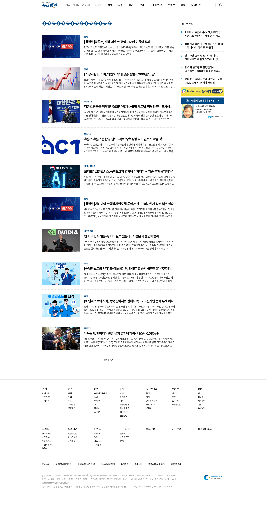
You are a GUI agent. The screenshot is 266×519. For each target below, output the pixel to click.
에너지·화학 (124, 408)
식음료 (200, 397)
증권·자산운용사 (100, 393)
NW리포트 (46, 433)
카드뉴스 (97, 441)
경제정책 (45, 393)
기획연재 (97, 444)
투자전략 (97, 401)
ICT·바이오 (156, 4)
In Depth (46, 448)
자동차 (122, 401)
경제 (110, 4)
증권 (131, 4)
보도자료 (150, 428)
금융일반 (71, 408)
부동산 (171, 4)
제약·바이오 (150, 404)
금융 (120, 4)
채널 (199, 393)
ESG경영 (86, 5)
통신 (147, 393)
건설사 (174, 393)
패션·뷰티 (201, 401)
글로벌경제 (46, 397)
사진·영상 (97, 5)
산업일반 (123, 415)
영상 (96, 437)
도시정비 (175, 401)
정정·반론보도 (205, 428)
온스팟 (122, 433)
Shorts (97, 433)
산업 (141, 4)
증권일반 (97, 412)
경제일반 (45, 401)
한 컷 (122, 441)
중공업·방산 (124, 404)
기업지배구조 (47, 444)
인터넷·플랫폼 (151, 401)
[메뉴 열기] (210, 5)
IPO (95, 404)
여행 (199, 404)
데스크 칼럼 (72, 437)
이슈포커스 (46, 441)
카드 (70, 401)
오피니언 (196, 4)
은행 (70, 393)
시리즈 (67, 5)
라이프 (76, 5)
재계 (122, 393)
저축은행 (71, 404)
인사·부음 (176, 428)
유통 (183, 4)
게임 (147, 397)
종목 (96, 397)
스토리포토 (124, 437)
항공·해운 (124, 412)
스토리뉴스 (46, 437)
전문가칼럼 (72, 433)
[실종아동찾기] (188, 105)
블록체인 (97, 408)
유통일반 (201, 408)
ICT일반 (149, 408)
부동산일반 (176, 404)
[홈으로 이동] (49, 5)
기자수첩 (71, 441)
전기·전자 (124, 397)
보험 (70, 397)
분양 (173, 397)
